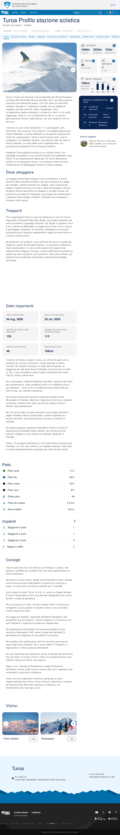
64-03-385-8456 (96, 774)
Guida (6, 37)
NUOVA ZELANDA (12, 25)
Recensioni (75, 37)
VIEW (33, 739)
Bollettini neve (19, 37)
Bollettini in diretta (57, 37)
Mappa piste (88, 37)
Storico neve (103, 37)
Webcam (41, 37)
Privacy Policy (15, 823)
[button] (39, 281)
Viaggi (23, 12)
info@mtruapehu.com (102, 777)
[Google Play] (100, 818)
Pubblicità (36, 812)
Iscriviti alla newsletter (20, 815)
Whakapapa (68, 31)
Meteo (15, 12)
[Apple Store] (113, 818)
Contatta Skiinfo (21, 812)
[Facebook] (116, 812)
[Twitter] (103, 812)
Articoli (34, 12)
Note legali (4, 823)
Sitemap (40, 823)
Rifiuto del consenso (67, 823)
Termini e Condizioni (28, 823)
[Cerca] (100, 12)
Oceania (109, 108)
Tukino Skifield (84, 31)
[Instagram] (109, 812)
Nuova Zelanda (21, 31)
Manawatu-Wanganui (41, 31)
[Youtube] (96, 812)
